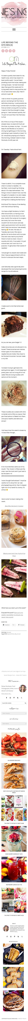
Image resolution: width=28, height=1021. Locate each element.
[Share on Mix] (13, 50)
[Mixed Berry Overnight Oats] (14, 839)
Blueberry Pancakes (14, 760)
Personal (9, 632)
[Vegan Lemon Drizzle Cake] (13, 977)
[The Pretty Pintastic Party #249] (14, 808)
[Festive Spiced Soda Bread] (13, 1000)
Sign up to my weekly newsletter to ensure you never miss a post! (12, 615)
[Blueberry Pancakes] (14, 745)
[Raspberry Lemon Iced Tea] (14, 869)
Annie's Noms (14, 13)
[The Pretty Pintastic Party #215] (14, 900)
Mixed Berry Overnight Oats (14, 854)
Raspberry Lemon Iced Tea (14, 884)
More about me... (6, 693)
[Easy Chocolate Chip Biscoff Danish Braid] (14, 776)
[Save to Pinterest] (10, 50)
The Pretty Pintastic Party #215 (14, 915)
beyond (9, 634)
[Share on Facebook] (3, 50)
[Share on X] (6, 50)
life (15, 634)
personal (18, 634)
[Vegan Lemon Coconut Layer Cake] (13, 954)
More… (16, 931)
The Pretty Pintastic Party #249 (14, 823)
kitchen (12, 634)
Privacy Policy (22, 1018)
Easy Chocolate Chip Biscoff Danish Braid (14, 791)
